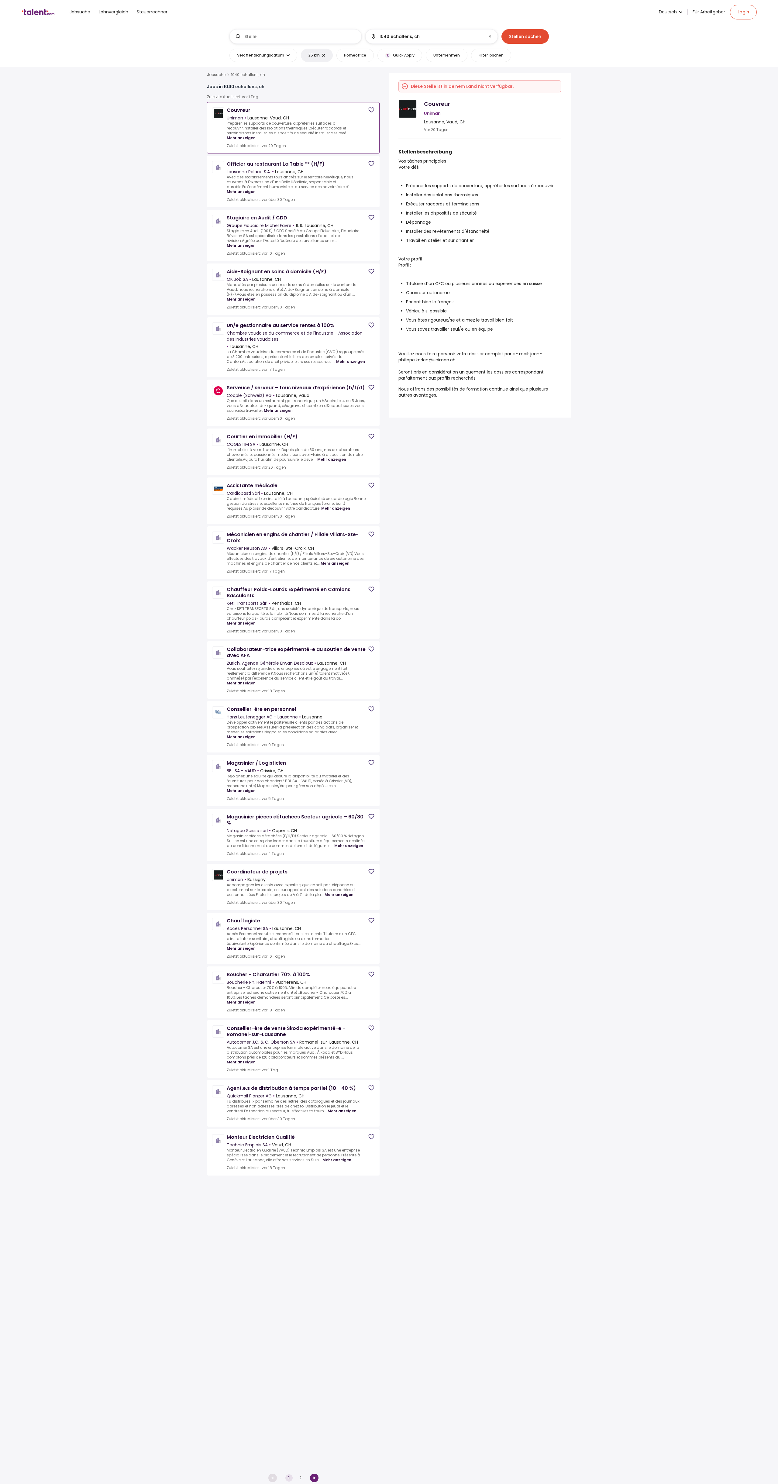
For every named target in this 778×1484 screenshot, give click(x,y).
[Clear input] (490, 36)
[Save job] (371, 109)
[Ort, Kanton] (426, 36)
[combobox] (300, 36)
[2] (314, 1478)
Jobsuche (216, 75)
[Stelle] (296, 36)
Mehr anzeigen (241, 137)
